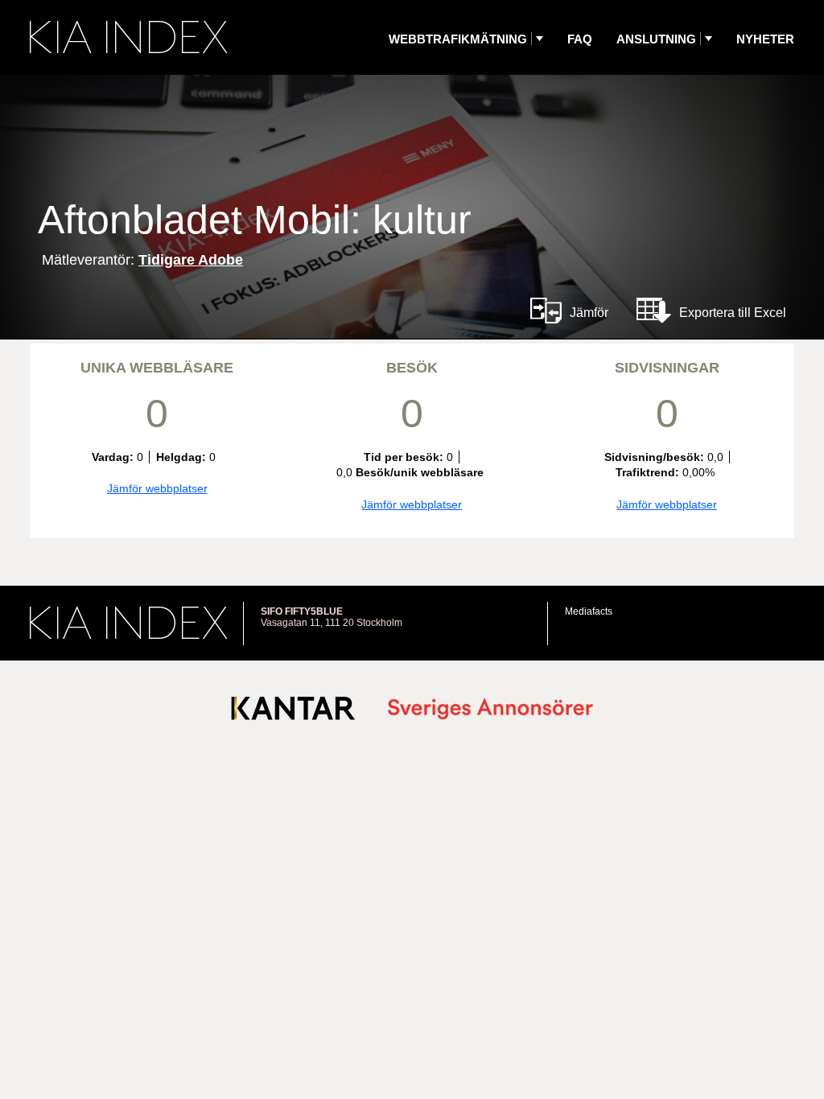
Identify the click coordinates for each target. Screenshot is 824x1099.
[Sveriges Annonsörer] (490, 710)
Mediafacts (588, 611)
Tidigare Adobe (190, 260)
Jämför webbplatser (157, 488)
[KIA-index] (129, 37)
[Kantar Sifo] (293, 711)
